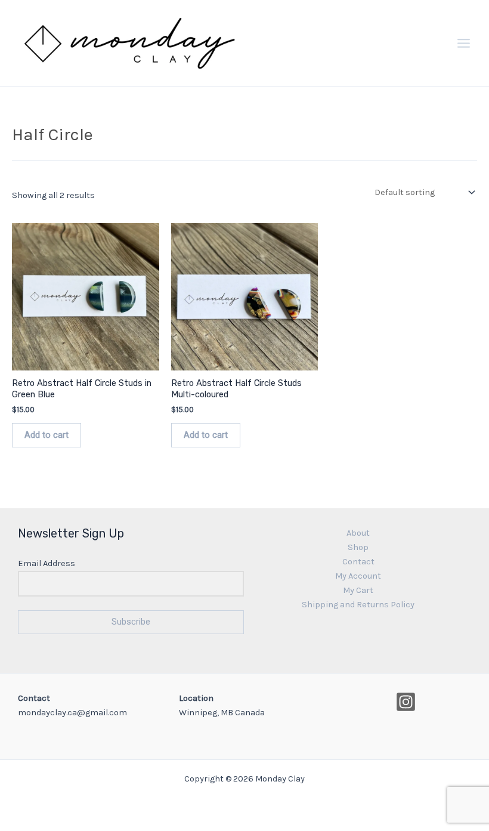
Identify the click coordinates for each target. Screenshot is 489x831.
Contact (358, 562)
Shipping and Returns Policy (358, 605)
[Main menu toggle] (463, 43)
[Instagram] (405, 701)
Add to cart (46, 435)
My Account (358, 576)
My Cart (358, 590)
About (358, 533)
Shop (358, 547)
